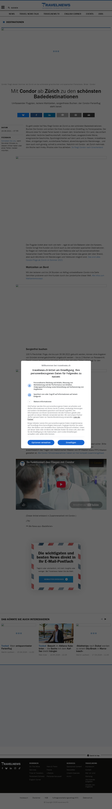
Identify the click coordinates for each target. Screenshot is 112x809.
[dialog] (56, 404)
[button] (56, 402)
